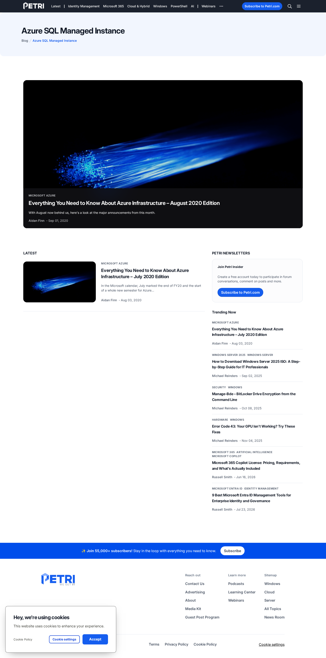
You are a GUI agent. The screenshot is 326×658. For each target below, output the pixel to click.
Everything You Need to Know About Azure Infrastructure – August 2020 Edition (124, 203)
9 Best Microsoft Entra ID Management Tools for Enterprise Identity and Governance (251, 498)
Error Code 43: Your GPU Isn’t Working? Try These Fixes (253, 429)
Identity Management (261, 488)
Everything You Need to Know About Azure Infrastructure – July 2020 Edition (145, 273)
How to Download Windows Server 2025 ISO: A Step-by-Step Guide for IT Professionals (256, 364)
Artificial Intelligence (254, 452)
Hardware (220, 419)
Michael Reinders (225, 376)
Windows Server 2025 (228, 355)
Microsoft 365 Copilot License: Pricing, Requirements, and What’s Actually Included (256, 465)
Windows (235, 387)
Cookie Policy (23, 639)
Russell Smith (222, 477)
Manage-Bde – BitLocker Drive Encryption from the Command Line (254, 397)
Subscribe (232, 551)
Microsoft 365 (223, 452)
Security (219, 387)
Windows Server (260, 355)
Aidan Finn (37, 220)
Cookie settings (272, 644)
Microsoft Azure (42, 195)
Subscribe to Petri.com (262, 6)
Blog (25, 40)
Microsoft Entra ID (227, 488)
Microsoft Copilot (227, 456)
